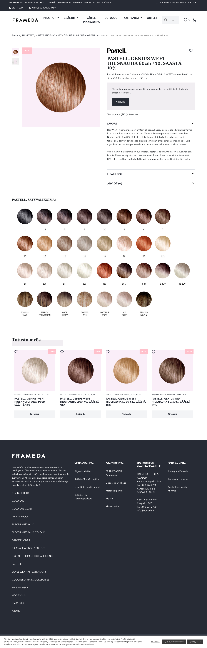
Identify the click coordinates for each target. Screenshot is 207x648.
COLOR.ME (18, 501)
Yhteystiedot (16, 2)
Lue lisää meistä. (32, 485)
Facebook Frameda (178, 479)
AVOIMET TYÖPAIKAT (102, 2)
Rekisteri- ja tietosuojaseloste (83, 497)
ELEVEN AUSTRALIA (23, 524)
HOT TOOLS (19, 595)
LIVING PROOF (20, 516)
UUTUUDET (112, 18)
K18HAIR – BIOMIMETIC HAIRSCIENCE (33, 556)
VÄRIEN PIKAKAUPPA (91, 20)
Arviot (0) (114, 183)
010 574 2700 (17, 8)
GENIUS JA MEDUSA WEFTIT (79, 35)
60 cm (100, 35)
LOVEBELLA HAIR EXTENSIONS (29, 571)
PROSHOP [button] (50, 18)
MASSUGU (18, 603)
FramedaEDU (64, 2)
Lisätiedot (114, 174)
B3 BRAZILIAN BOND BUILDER (28, 548)
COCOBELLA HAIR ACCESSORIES (30, 579)
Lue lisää (155, 641)
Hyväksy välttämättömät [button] (174, 642)
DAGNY (16, 611)
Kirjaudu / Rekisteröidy (43, 8)
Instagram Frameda (178, 471)
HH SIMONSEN (20, 587)
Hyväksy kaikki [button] (195, 642)
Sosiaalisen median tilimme (178, 489)
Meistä (52, 2)
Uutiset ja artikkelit (35, 2)
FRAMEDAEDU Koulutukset (114, 473)
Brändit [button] (70, 18)
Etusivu (16, 35)
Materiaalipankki (82, 2)
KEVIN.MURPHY (21, 493)
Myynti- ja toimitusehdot (87, 487)
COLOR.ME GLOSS (22, 508)
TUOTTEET (28, 35)
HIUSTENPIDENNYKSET (49, 35)
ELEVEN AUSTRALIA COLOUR (28, 532)
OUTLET (152, 18)
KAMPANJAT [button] (132, 18)
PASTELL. (17, 564)
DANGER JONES (21, 540)
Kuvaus (112, 123)
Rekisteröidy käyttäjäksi (87, 479)
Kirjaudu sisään (83, 471)
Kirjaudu (120, 101)
